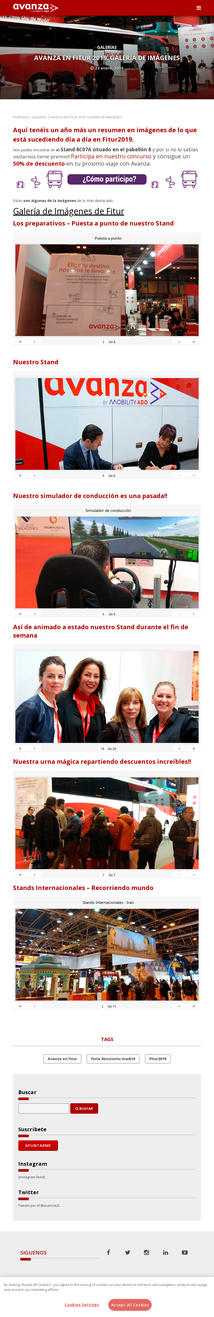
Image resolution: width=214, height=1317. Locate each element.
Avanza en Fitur (62, 1058)
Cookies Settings (82, 1304)
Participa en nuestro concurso (111, 156)
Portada (20, 117)
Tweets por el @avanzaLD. (39, 1205)
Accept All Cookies (130, 1304)
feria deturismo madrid (113, 1058)
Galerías (107, 47)
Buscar (86, 1108)
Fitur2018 (157, 1058)
